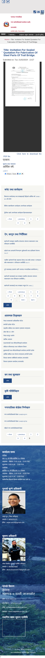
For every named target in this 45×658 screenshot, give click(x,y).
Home (7, 39)
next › (23, 300)
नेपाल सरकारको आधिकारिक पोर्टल (13, 321)
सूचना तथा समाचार (9, 164)
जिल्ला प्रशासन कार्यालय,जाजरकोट (13, 361)
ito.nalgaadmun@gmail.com (16, 607)
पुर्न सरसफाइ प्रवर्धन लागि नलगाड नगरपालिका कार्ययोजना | (21, 269)
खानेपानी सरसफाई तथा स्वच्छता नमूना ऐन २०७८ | (18, 285)
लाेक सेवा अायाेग (8, 332)
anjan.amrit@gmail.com (15, 522)
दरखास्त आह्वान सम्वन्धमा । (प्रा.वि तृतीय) (27, 35)
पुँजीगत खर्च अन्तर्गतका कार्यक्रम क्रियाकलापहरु (18, 213)
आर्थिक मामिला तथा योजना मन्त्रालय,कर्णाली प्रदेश (17, 354)
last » (33, 300)
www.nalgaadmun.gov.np (17, 611)
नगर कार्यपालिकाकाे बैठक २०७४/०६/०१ (15, 414)
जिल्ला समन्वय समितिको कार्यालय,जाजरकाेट (15, 358)
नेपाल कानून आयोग (8, 335)
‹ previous (21, 219)
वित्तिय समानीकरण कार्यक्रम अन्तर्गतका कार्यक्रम (18, 206)
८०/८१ (5, 171)
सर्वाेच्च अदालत (7, 339)
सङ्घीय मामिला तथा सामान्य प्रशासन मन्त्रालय (16, 328)
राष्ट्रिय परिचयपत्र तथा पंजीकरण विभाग (15, 347)
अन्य (7, 305)
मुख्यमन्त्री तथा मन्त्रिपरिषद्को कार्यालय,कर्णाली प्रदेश (18, 350)
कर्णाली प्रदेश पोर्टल (9, 324)
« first (10, 219)
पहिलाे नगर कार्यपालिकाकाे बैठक (13, 428)
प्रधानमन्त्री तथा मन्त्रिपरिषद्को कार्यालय (15, 343)
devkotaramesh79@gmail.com (18, 570)
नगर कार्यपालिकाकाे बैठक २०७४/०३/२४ (15, 421)
